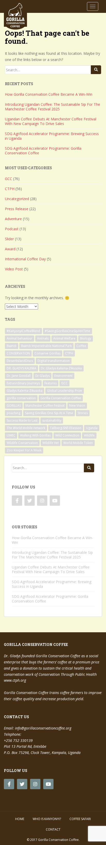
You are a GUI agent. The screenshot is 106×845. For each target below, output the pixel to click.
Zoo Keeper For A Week (24, 450)
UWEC (11, 435)
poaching (13, 413)
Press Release (16, 208)
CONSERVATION (18, 353)
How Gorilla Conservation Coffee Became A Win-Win (48, 94)
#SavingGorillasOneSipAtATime (67, 331)
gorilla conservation (21, 398)
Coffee (81, 346)
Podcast (12, 228)
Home (19, 819)
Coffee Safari (80, 819)
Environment (63, 375)
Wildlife (89, 435)
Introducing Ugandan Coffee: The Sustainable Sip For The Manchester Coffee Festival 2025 (52, 106)
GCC (8, 178)
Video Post (14, 268)
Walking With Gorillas (35, 435)
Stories (83, 413)
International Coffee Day (25, 258)
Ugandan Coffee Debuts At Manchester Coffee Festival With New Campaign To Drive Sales (50, 121)
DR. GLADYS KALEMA (21, 368)
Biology (85, 338)
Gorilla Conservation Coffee (60, 398)
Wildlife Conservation (22, 443)
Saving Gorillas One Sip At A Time (49, 413)
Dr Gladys (42, 375)
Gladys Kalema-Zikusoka (24, 390)
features (51, 383)
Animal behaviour (19, 338)
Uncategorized (17, 198)
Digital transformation (54, 361)
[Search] (96, 69)
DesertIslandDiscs (20, 361)
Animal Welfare (64, 338)
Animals (43, 338)
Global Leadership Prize (64, 390)
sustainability (51, 420)
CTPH (9, 188)
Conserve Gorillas (47, 353)
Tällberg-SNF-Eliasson (65, 428)
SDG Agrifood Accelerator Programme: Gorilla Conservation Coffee (43, 150)
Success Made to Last (22, 420)
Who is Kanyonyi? (47, 819)
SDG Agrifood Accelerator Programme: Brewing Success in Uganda (52, 136)
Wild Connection (67, 435)
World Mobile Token (78, 443)
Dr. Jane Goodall (19, 375)
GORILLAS (14, 405)
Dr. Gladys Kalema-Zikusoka (61, 368)
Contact (53, 829)
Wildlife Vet (50, 443)
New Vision (77, 405)
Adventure (13, 218)
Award (10, 248)
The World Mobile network (26, 428)
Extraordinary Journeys (23, 383)
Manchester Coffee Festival (45, 405)
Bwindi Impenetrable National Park (46, 346)
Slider (9, 238)
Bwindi (11, 346)
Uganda (92, 428)
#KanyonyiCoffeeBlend (23, 331)
